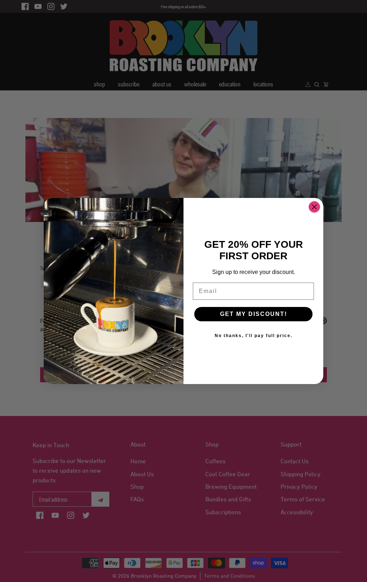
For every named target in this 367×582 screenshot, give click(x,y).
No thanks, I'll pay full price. (253, 335)
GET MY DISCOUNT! (253, 314)
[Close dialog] (314, 207)
